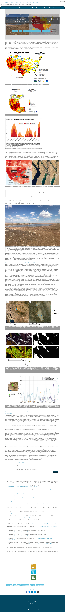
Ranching (24, 31)
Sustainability (39, 31)
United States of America (46, 31)
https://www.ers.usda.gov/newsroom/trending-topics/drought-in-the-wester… (21, 531)
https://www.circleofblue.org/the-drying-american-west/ (47, 489)
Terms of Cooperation (48, 598)
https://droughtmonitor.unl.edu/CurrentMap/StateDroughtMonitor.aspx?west (21, 501)
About (16, 7)
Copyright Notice (10, 598)
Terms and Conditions (37, 598)
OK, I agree (62, 1)
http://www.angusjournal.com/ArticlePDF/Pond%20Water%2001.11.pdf (45, 523)
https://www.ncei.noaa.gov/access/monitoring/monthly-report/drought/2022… (22, 517)
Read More (55, 471)
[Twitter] (35, 591)
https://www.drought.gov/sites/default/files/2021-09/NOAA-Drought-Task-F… (21, 521)
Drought (20, 31)
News (50, 7)
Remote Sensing (15, 31)
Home (12, 7)
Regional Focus (44, 7)
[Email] (38, 591)
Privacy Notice (28, 598)
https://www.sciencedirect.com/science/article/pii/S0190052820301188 (21, 548)
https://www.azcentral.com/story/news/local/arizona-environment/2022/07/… (24, 509)
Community (21, 7)
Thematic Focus (35, 7)
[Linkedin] (32, 591)
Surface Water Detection (31, 31)
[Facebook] (27, 591)
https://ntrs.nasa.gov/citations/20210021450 (41, 484)
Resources (28, 7)
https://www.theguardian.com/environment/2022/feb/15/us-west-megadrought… (22, 486)
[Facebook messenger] (29, 591)
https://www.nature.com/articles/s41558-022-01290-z (45, 552)
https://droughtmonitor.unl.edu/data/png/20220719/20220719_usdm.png (21, 497)
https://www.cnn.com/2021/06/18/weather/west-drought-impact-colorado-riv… (22, 493)
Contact (56, 598)
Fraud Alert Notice (19, 598)
